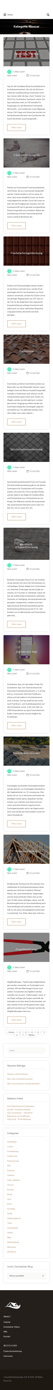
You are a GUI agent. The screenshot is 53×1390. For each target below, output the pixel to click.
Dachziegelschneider (26, 753)
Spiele (9, 1213)
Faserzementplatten (26, 155)
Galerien (10, 1175)
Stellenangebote (14, 1218)
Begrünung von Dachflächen (18, 1116)
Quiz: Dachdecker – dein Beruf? (20, 1113)
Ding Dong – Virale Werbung (19, 1119)
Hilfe (5, 1331)
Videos (10, 1232)
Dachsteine (26, 351)
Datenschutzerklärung (13, 1351)
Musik (9, 1194)
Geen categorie (13, 1180)
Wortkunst (11, 1252)
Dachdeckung (12, 1151)
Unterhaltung (12, 1228)
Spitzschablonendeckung (27, 449)
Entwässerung (13, 1161)
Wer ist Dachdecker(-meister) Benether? (23, 1083)
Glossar (10, 1185)
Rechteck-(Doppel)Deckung (26, 545)
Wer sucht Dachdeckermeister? (20, 1079)
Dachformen (12, 1156)
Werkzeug (11, 1247)
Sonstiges (11, 1209)
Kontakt (7, 1336)
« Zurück (10, 1032)
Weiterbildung (13, 1242)
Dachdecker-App (26, 651)
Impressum (8, 1356)
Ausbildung (11, 1142)
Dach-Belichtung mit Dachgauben (20, 1106)
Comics (10, 1146)
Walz (9, 1237)
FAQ (9, 1165)
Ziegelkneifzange (26, 949)
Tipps (9, 1223)
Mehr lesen (16, 127)
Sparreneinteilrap (26, 851)
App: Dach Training (26, 53)
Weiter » (32, 1035)
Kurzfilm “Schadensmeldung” (19, 1109)
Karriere (10, 1189)
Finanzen (10, 1170)
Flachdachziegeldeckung (26, 253)
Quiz (9, 1199)
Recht (9, 1204)
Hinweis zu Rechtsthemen (17, 1074)
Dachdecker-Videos (12, 1327)
